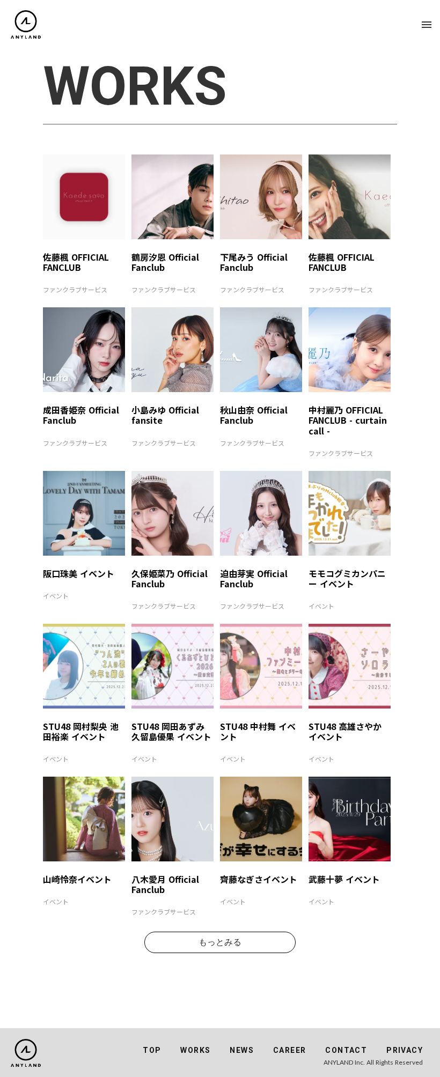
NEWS (242, 1050)
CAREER (289, 1050)
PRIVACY (404, 1050)
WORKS (195, 1050)
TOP (152, 1050)
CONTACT (346, 1050)
